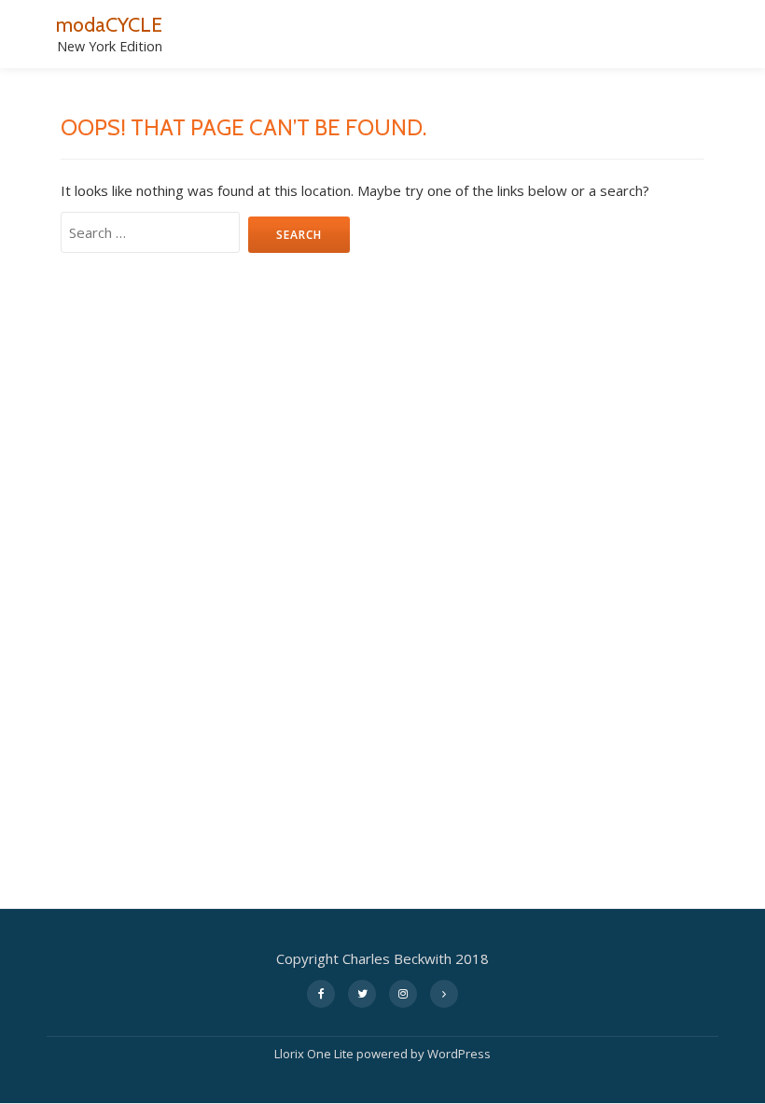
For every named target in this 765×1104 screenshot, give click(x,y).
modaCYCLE (109, 24)
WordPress (459, 1053)
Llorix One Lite (315, 1053)
